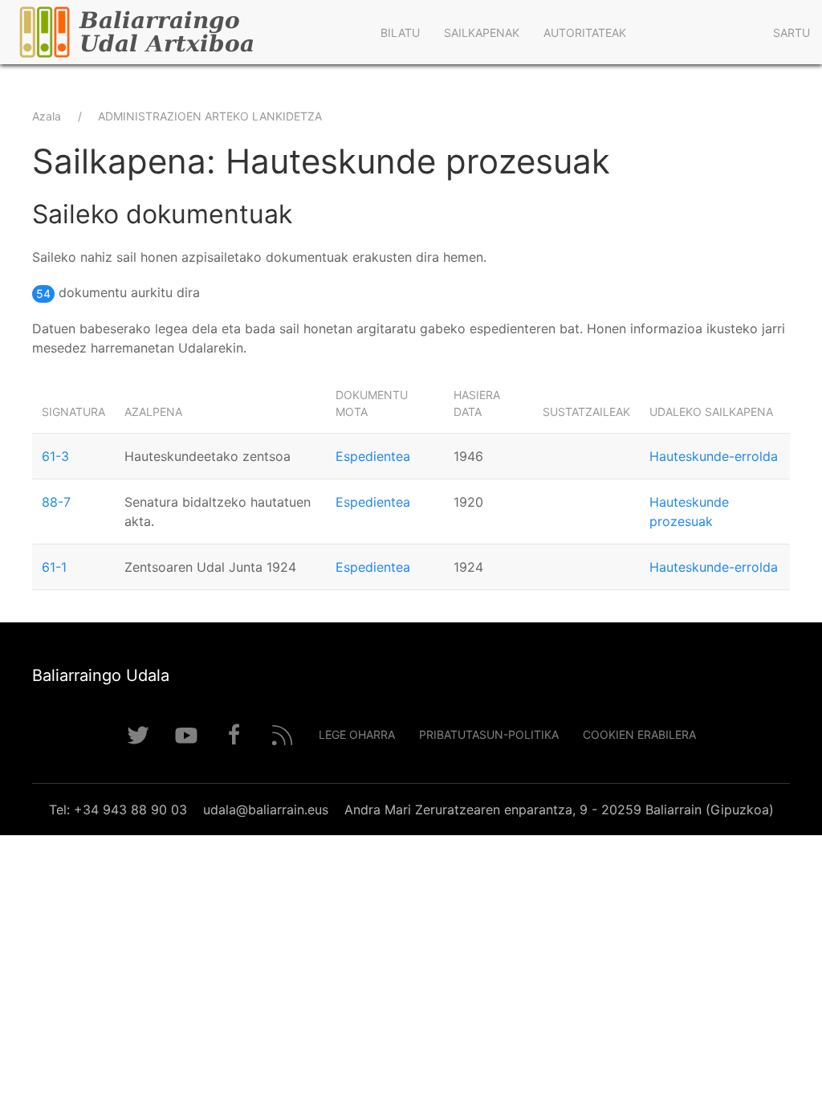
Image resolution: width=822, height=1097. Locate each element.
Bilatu (400, 32)
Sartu (791, 32)
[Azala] (184, 32)
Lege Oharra (357, 734)
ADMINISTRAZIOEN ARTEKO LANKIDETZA (210, 116)
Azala (46, 116)
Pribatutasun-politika (489, 734)
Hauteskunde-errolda (713, 456)
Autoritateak (584, 32)
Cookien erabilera (639, 734)
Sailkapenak (481, 32)
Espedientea (373, 456)
